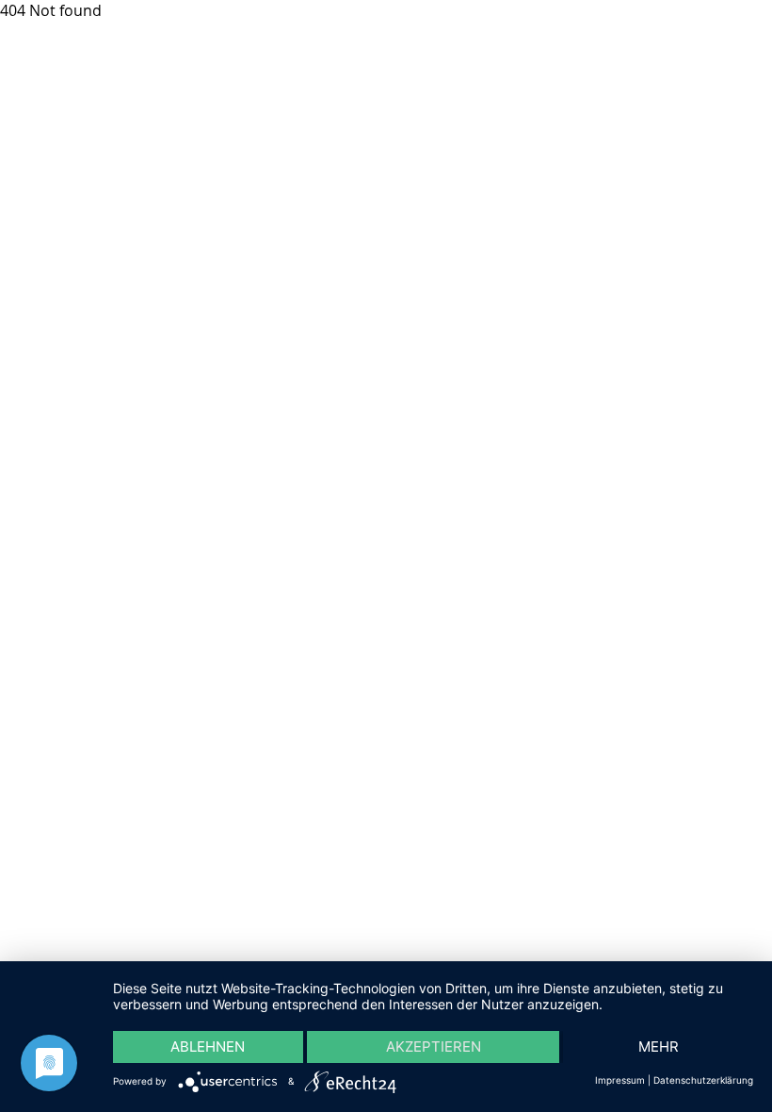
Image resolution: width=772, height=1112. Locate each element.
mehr (658, 1046)
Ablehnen (207, 1046)
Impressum (620, 1080)
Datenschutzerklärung (703, 1080)
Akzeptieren (433, 1046)
